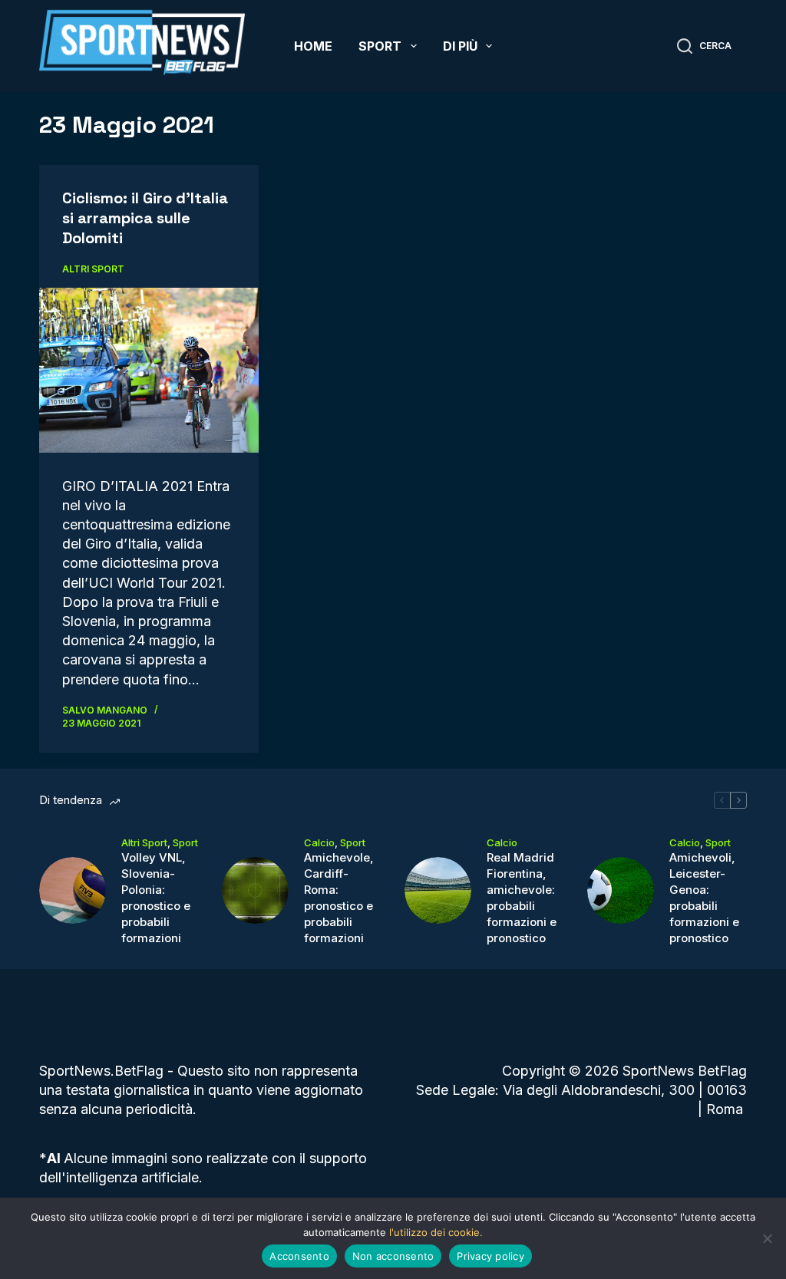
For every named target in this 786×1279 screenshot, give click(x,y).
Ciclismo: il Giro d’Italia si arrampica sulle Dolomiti (145, 218)
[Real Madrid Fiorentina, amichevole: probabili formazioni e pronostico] (438, 890)
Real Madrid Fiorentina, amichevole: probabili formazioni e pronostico (521, 897)
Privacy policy (490, 1256)
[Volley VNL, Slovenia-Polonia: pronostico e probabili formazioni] (72, 890)
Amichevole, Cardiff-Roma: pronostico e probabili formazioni (339, 897)
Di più (460, 46)
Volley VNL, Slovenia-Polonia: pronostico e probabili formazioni (155, 897)
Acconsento (299, 1256)
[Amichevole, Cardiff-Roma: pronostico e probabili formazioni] (255, 890)
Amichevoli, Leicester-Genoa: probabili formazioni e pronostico (704, 897)
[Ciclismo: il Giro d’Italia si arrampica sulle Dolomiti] (149, 370)
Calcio (319, 842)
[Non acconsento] (766, 1238)
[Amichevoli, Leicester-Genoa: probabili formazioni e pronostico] (620, 890)
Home (313, 46)
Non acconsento (393, 1256)
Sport (379, 46)
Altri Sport (93, 269)
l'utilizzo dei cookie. (436, 1232)
